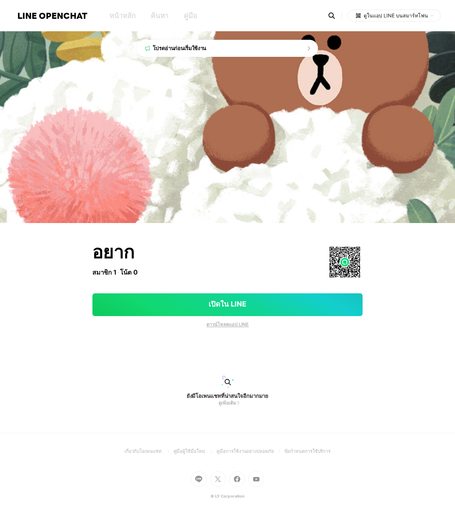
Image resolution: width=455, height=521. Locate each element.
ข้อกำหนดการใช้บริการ (307, 451)
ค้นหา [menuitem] (159, 15)
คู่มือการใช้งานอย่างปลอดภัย (250, 451)
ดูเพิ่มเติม (227, 403)
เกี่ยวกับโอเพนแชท (148, 451)
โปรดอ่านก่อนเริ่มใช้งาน (180, 48)
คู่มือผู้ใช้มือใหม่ (195, 451)
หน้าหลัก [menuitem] (122, 15)
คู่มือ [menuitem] (190, 15)
